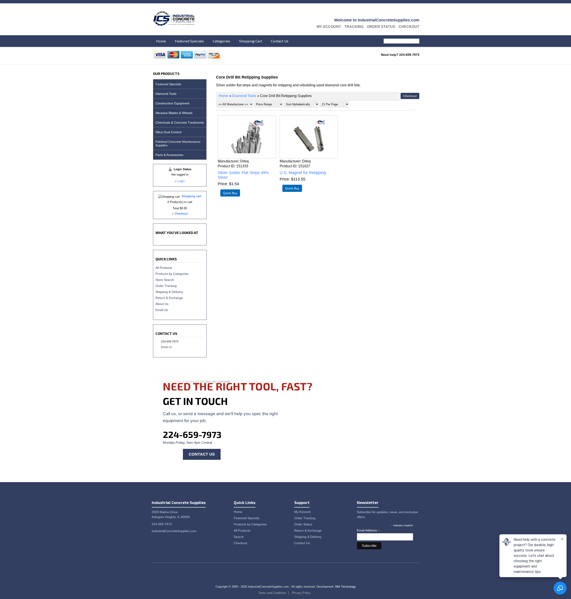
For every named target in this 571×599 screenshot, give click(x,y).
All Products (163, 267)
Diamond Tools (244, 96)
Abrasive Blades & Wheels (173, 113)
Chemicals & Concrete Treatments (179, 122)
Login (181, 181)
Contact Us (279, 41)
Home (161, 41)
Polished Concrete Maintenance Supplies (178, 143)
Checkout (409, 27)
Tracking (354, 27)
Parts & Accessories (169, 155)
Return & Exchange (169, 298)
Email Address (368, 530)
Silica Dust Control (168, 132)
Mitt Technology (345, 586)
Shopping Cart (250, 41)
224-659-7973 (192, 434)
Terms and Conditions (272, 593)
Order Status (381, 27)
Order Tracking (166, 286)
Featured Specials (189, 41)
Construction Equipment (172, 103)
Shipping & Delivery (169, 292)
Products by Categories (171, 274)
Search (416, 41)
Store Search (164, 280)
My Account (329, 27)
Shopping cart (191, 196)
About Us (161, 304)
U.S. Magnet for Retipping (303, 172)
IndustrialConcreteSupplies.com (174, 531)
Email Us (161, 310)
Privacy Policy (301, 593)
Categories (221, 41)
